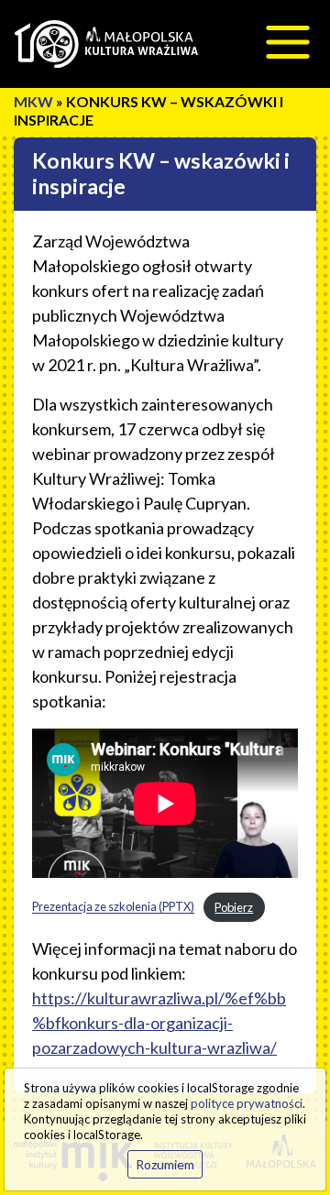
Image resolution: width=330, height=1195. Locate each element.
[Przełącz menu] (288, 42)
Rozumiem (165, 1164)
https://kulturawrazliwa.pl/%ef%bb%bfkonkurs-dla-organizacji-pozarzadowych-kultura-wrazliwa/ (159, 1023)
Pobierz (233, 907)
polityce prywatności (246, 1103)
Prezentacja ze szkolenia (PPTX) (113, 907)
